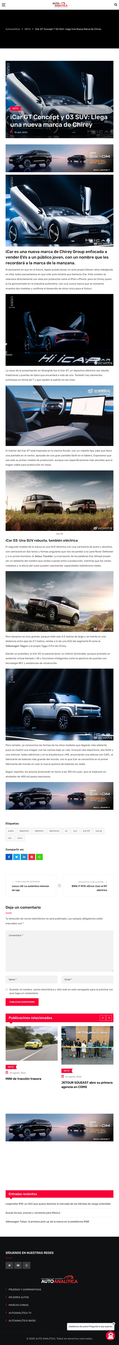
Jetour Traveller (44, 556)
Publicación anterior (27, 882)
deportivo (24, 831)
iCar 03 (86, 831)
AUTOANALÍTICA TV (20, 1312)
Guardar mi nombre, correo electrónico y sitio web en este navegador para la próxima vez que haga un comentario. (61, 991)
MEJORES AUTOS (19, 1297)
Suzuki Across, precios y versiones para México (33, 1212)
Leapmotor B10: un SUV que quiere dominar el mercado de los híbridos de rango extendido (58, 1203)
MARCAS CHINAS (19, 1305)
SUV (10, 838)
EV (66, 831)
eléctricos (54, 831)
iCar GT (99, 831)
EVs (75, 831)
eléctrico (39, 831)
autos (11, 831)
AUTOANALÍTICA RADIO (22, 1320)
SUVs (20, 838)
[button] (103, 1018)
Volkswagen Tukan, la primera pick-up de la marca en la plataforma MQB (47, 1221)
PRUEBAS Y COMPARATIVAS (25, 1289)
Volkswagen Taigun (17, 645)
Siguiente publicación (91, 882)
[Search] (115, 4)
